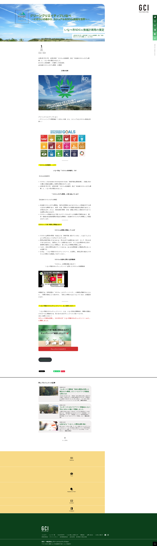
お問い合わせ (90, 535)
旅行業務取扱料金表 (64, 537)
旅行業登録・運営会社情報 (81, 537)
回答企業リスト (45, 360)
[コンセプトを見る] (155, 17)
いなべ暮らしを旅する (72, 535)
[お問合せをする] (155, 25)
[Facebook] (155, 34)
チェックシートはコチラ (58, 349)
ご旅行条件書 (72, 537)
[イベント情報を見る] (155, 21)
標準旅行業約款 (45, 537)
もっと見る (65, 440)
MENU (144, 543)
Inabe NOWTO (61, 535)
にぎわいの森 (98, 535)
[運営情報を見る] (155, 30)
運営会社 (82, 535)
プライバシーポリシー (53, 537)
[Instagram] (155, 38)
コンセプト (44, 535)
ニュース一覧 (52, 535)
